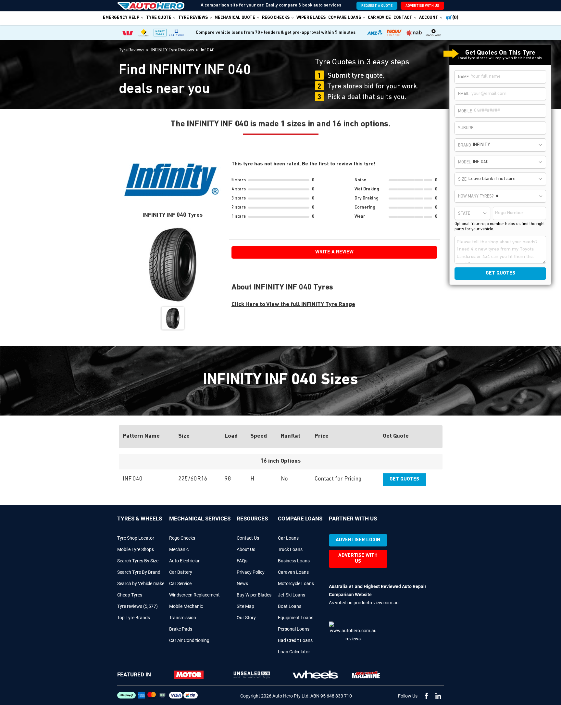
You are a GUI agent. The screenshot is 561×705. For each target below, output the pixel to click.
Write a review (334, 252)
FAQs (242, 560)
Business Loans (294, 560)
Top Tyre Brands (133, 617)
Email (463, 94)
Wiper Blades (311, 18)
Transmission (182, 617)
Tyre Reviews (193, 18)
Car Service (180, 583)
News (242, 583)
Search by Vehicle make (140, 583)
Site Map (245, 606)
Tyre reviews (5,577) (137, 606)
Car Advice (379, 18)
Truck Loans (290, 549)
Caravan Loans (293, 572)
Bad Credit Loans (295, 640)
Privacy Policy (251, 572)
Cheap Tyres (129, 594)
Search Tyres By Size (137, 560)
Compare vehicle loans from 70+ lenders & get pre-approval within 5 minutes (275, 32)
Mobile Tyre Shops (135, 549)
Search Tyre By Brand (138, 572)
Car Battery (180, 572)
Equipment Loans (295, 617)
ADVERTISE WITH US (422, 6)
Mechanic (179, 549)
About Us (246, 549)
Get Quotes (404, 479)
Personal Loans (293, 629)
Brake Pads (180, 629)
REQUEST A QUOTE (377, 6)
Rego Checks (182, 538)
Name (463, 77)
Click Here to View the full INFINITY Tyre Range (293, 305)
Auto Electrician (185, 560)
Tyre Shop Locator (135, 538)
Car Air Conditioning (189, 640)
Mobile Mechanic (186, 606)
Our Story (246, 617)
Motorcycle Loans (296, 583)
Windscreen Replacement (194, 594)
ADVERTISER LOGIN (358, 540)
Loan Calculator (294, 651)
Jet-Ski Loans (291, 594)
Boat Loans (289, 606)
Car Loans (288, 538)
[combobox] (508, 145)
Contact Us (248, 538)
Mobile (465, 111)
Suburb (466, 128)
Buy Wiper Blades (254, 594)
